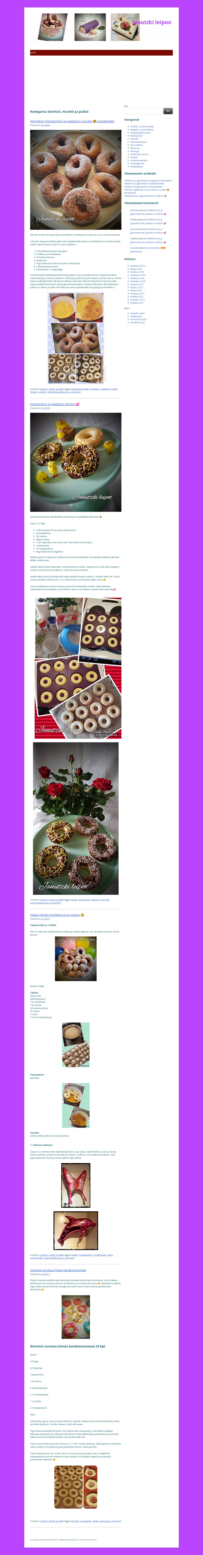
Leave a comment (72, 392)
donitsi (74, 899)
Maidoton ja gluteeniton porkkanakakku (143, 186)
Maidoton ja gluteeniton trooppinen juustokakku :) (148, 180)
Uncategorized (137, 163)
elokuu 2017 (136, 290)
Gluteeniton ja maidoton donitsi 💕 (55, 404)
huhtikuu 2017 (137, 302)
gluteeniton (84, 899)
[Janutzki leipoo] (48, 32)
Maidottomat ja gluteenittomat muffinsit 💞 (145, 195)
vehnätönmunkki (55, 392)
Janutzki (134, 210)
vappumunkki (50, 1258)
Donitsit (75, 1521)
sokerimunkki (36, 1258)
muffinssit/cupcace (139, 154)
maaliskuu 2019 (137, 265)
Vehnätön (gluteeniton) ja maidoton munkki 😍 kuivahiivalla (72, 121)
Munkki (33, 392)
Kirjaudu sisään (137, 313)
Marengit (134, 151)
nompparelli (85, 1521)
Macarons (135, 148)
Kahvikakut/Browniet (140, 132)
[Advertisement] (101, 82)
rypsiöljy (42, 392)
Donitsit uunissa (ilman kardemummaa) (58, 1270)
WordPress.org (137, 322)
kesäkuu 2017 (137, 296)
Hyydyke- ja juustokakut (141, 129)
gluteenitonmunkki (80, 389)
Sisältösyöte (136, 316)
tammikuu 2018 (137, 281)
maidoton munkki (108, 389)
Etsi (126, 106)
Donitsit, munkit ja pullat (51, 389)
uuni (102, 1521)
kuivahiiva (94, 389)
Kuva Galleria (136, 145)
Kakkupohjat (136, 135)
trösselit (105, 899)
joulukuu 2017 (137, 284)
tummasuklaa (36, 902)
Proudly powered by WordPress (43, 1539)
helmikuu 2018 (137, 278)
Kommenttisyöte (138, 319)
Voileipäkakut (136, 166)
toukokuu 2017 (137, 299)
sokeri (110, 1255)
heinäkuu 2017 (137, 293)
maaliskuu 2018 (137, 275)
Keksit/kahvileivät (138, 142)
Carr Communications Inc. (86, 1539)
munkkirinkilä (99, 1255)
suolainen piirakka (138, 160)
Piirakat (133, 157)
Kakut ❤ (134, 138)
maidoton (95, 899)
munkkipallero (85, 1255)
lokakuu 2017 (136, 287)
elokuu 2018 (136, 269)
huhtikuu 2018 (137, 272)
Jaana (33, 52)
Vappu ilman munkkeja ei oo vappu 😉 (57, 915)
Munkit (74, 1255)
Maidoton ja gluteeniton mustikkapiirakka (144, 183)
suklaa (95, 1521)
